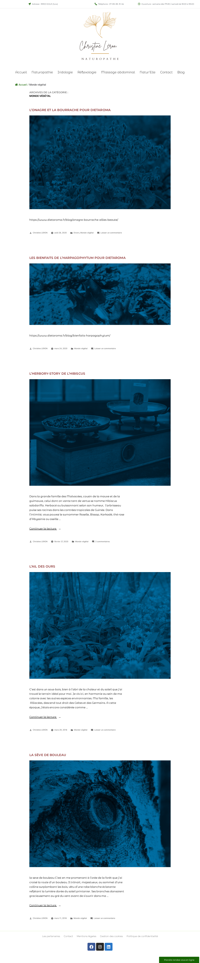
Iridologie (65, 72)
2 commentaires (102, 541)
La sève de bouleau (47, 755)
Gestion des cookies (111, 936)
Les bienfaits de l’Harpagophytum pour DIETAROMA (77, 258)
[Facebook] (91, 947)
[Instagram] (100, 947)
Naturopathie (42, 72)
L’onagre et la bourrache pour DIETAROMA (70, 110)
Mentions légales (86, 936)
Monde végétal (87, 233)
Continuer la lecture (45, 528)
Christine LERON (40, 233)
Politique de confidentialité (142, 936)
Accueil (21, 72)
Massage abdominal (118, 72)
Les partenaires (51, 936)
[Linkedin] (108, 947)
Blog (181, 72)
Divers (76, 233)
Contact (166, 72)
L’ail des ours (42, 566)
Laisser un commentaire (111, 233)
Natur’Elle (147, 72)
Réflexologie (87, 72)
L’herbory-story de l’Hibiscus (57, 373)
